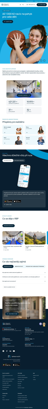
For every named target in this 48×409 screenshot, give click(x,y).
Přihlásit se (32, 4)
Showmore (26, 407)
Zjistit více (9, 204)
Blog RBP (19, 383)
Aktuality (19, 385)
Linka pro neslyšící (38, 1)
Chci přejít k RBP (13, 313)
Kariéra (34, 379)
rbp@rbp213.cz (6, 339)
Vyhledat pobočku (23, 95)
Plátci (3, 397)
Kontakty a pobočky (21, 375)
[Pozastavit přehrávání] (38, 60)
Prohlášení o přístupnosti (22, 397)
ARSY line (30, 407)
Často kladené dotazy (9, 287)
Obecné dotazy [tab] (19, 266)
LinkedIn (10, 351)
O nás (34, 377)
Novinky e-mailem (21, 387)
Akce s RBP (20, 381)
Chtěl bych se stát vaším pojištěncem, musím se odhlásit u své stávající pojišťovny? (21, 276)
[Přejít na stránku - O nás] (40, 323)
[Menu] (20, 5)
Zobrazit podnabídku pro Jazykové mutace (46, 1)
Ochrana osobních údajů (22, 395)
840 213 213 (28, 329)
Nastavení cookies (21, 401)
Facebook (7, 351)
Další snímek (44, 60)
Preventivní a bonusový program (8, 379)
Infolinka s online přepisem (22, 377)
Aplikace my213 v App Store (17, 201)
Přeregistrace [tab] (8, 266)
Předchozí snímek (41, 60)
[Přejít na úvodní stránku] (5, 5)
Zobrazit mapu (28, 339)
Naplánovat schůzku (9, 329)
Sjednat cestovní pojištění (7, 381)
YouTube (14, 351)
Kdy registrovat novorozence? (9, 281)
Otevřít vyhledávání (23, 4)
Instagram (3, 351)
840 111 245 (28, 344)
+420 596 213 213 (29, 330)
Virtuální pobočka (29, 1)
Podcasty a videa (21, 379)
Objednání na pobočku (6, 385)
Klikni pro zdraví (10, 21)
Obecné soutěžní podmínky (23, 399)
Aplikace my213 (7, 160)
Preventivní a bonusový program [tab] (35, 266)
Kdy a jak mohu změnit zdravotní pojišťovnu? (12, 272)
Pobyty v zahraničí (5, 399)
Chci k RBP (42, 4)
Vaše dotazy (4, 389)
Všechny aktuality (8, 225)
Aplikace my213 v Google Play (8, 201)
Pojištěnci (4, 395)
